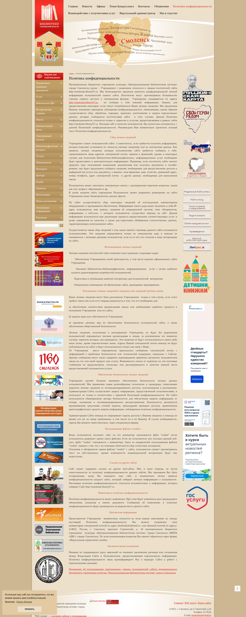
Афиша (101, 6)
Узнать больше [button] (24, 602)
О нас (39, 96)
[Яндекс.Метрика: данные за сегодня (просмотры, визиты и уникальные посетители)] (97, 601)
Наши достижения (46, 201)
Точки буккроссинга (121, 6)
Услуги (40, 156)
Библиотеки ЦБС (45, 103)
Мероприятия (43, 162)
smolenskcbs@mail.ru (201, 615)
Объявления (161, 6)
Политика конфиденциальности (192, 6)
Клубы (39, 181)
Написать (197, 379)
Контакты (144, 6)
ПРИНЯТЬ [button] (29, 609)
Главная (73, 6)
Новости (87, 6)
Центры (40, 175)
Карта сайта (204, 602)
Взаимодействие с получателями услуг (91, 13)
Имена (39, 119)
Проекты (41, 188)
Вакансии (41, 217)
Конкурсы (41, 168)
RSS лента (190, 602)
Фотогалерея (43, 194)
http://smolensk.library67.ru (83, 102)
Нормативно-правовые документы (43, 87)
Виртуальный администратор (137, 13)
